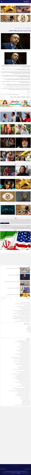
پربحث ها (2, 298)
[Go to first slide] (29, 239)
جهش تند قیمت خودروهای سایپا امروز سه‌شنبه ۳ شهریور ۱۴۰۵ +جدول (12, 281)
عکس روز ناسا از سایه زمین (27, 370)
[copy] (28, 94)
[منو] (2, 2)
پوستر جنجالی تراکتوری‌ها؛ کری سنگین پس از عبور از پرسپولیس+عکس (23, 395)
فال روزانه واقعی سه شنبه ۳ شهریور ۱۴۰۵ (10, 215)
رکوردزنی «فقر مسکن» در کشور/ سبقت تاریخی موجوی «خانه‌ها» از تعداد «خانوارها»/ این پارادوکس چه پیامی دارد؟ (19, 390)
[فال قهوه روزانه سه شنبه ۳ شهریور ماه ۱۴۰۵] (8, 18)
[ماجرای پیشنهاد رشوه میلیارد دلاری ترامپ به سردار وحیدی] (25, 277)
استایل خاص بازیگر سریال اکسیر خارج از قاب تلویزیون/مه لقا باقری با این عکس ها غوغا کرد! (8, 149)
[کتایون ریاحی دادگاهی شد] (23, 171)
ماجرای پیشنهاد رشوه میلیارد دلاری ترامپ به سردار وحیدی (24, 351)
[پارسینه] (26, 1)
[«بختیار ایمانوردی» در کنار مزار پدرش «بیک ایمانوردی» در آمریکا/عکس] (7, 117)
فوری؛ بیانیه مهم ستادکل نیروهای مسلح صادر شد (24, 314)
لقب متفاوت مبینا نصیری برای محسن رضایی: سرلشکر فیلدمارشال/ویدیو (23, 376)
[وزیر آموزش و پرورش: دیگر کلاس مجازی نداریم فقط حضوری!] (25, 290)
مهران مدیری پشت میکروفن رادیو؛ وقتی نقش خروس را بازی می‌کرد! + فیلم (21, 310)
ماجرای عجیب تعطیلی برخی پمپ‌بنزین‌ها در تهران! (25, 383)
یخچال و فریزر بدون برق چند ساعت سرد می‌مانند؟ (25, 399)
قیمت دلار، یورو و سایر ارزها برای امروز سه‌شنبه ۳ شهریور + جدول (13, 268)
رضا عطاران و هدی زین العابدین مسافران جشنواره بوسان (24, 122)
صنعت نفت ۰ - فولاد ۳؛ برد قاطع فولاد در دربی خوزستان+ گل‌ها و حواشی (22, 313)
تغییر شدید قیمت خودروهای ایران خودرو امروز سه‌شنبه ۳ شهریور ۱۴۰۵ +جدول (22, 363)
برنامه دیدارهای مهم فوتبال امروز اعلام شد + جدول (25, 343)
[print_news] (5, 94)
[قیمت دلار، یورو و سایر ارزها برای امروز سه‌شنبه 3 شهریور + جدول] (25, 270)
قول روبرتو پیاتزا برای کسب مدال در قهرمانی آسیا (25, 352)
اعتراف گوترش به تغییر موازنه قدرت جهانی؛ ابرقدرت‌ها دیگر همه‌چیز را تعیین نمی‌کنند (22, 369)
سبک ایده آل (29, 327)
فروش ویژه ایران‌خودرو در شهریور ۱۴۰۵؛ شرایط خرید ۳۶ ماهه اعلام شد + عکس (21, 318)
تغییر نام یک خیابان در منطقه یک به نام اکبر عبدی (25, 148)
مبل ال (29, 332)
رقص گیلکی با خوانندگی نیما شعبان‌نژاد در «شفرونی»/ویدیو (24, 368)
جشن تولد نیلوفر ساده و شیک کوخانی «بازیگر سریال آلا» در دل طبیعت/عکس (24, 203)
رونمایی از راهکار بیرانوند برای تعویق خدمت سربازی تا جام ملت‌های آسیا (23, 371)
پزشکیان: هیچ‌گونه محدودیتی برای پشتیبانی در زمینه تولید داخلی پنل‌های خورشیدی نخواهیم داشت (20, 357)
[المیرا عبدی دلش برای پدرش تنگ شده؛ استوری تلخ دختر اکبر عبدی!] (23, 156)
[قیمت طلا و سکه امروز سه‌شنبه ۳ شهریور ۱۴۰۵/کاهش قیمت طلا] (8, 9)
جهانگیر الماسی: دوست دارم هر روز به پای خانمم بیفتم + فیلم (23, 306)
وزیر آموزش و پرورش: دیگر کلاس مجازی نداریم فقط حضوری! (13, 288)
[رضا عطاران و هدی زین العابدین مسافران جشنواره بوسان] (23, 117)
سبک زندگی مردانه (28, 328)
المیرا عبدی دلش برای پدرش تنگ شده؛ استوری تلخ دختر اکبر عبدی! (22, 321)
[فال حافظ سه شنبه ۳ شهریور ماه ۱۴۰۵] (23, 18)
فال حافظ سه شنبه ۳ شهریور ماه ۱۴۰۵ (23, 22)
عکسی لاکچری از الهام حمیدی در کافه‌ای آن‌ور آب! (25, 135)
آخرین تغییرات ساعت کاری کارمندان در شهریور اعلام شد (24, 344)
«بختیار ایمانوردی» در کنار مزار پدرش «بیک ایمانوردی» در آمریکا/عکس (8, 122)
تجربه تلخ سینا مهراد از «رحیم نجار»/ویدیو (26, 345)
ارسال (4, 223)
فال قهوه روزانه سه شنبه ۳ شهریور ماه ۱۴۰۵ (8, 22)
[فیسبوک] (3, 94)
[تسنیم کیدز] (15, 103)
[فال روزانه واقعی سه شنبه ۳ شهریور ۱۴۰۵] (7, 210)
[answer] (5, 226)
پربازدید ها (27, 298)
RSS (13, 465)
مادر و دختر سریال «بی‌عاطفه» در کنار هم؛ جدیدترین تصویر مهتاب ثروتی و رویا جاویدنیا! (8, 136)
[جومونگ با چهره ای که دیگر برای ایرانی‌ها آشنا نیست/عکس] (7, 156)
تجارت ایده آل (28, 329)
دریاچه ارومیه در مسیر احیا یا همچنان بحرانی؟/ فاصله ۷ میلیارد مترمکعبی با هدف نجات (21, 377)
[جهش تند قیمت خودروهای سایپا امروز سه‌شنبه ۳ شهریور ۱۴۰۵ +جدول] (25, 284)
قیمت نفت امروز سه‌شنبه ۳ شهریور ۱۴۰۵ (26, 365)
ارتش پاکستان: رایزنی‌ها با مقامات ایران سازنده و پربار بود (24, 396)
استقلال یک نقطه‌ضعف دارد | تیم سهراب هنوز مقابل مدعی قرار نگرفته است (22, 382)
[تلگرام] (2, 94)
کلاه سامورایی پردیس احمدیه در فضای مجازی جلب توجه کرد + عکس (22, 303)
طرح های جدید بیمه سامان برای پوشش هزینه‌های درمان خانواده (24, 340)
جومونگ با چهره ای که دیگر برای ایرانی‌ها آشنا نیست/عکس (24, 381)
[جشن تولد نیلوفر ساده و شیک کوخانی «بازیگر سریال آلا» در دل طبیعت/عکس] (23, 196)
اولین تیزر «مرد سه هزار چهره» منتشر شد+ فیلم (25, 307)
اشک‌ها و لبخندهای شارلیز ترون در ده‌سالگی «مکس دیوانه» (24, 393)
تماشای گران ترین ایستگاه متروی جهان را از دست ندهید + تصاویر (15, 250)
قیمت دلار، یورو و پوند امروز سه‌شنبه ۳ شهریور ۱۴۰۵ (25, 362)
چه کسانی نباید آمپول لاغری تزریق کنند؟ (26, 400)
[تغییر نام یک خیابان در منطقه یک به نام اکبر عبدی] (23, 142)
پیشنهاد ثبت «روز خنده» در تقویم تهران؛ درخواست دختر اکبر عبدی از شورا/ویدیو (22, 358)
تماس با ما (16, 465)
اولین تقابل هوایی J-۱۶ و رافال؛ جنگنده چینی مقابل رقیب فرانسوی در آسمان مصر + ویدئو (23, 13)
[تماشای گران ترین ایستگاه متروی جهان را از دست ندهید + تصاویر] (15, 240)
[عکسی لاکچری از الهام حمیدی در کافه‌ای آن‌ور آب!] (23, 129)
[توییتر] (1, 94)
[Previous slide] (1, 239)
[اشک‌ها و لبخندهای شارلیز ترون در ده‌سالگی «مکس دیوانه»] (7, 184)
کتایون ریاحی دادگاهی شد (27, 176)
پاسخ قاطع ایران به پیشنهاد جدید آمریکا (25, 302)
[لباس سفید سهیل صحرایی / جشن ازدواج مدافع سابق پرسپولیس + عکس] (7, 171)
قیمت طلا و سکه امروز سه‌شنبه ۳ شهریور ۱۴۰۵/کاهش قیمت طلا (8, 13)
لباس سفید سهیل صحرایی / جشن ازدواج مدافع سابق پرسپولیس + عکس (8, 177)
